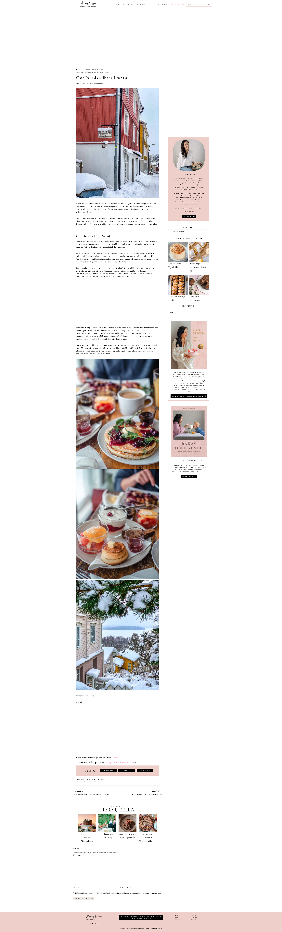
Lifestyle (178, 920)
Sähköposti (125, 887)
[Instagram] (172, 4)
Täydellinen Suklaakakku (194, 298)
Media (194, 917)
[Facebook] (179, 4)
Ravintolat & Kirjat (100, 73)
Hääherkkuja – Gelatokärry (107, 836)
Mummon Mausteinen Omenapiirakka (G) (147, 837)
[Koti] (76, 69)
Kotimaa (87, 73)
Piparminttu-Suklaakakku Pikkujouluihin (87, 837)
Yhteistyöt (153, 4)
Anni (142, 4)
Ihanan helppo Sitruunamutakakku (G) (197, 267)
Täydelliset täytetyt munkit (176, 298)
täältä (117, 757)
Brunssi (79, 73)
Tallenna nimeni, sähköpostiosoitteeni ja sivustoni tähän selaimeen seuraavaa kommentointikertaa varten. (118, 893)
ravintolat (91, 780)
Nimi (76, 887)
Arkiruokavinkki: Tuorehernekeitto (146, 793)
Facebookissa (128, 762)
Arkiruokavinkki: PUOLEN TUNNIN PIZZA (91, 793)
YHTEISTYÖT (194, 920)
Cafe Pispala (138, 241)
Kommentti (78, 855)
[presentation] (87, 823)
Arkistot (189, 227)
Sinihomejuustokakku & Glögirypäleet (127, 836)
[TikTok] (175, 4)
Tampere (101, 780)
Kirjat (165, 4)
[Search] (205, 312)
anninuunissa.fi (197, 208)
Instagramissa (112, 762)
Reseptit (178, 917)
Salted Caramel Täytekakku (174, 265)
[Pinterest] (183, 4)
